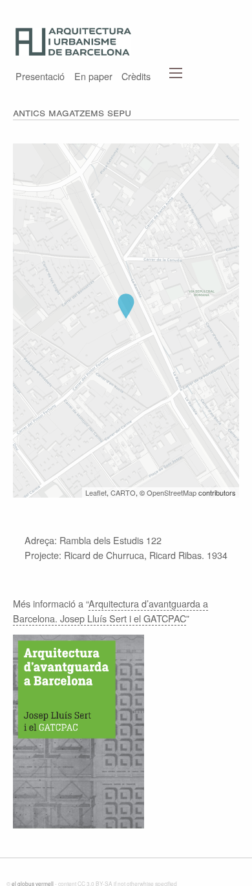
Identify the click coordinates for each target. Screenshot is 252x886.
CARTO (123, 492)
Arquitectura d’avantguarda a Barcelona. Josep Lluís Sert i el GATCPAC (110, 610)
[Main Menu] (175, 73)
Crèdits (136, 75)
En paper (93, 75)
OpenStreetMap (171, 492)
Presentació (40, 75)
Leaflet (96, 492)
